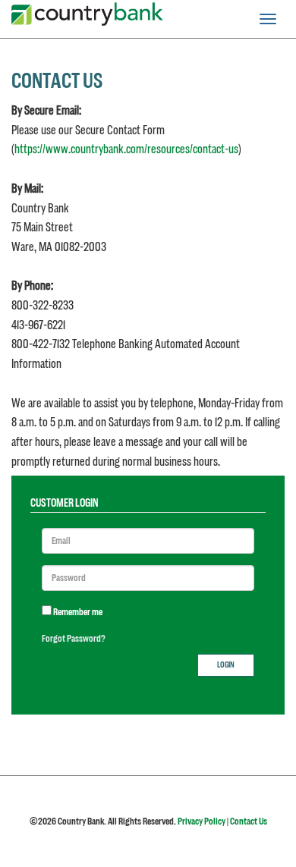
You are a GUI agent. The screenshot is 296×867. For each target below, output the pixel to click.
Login (226, 665)
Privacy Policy (201, 821)
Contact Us (248, 821)
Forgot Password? (73, 638)
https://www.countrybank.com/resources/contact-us (126, 149)
